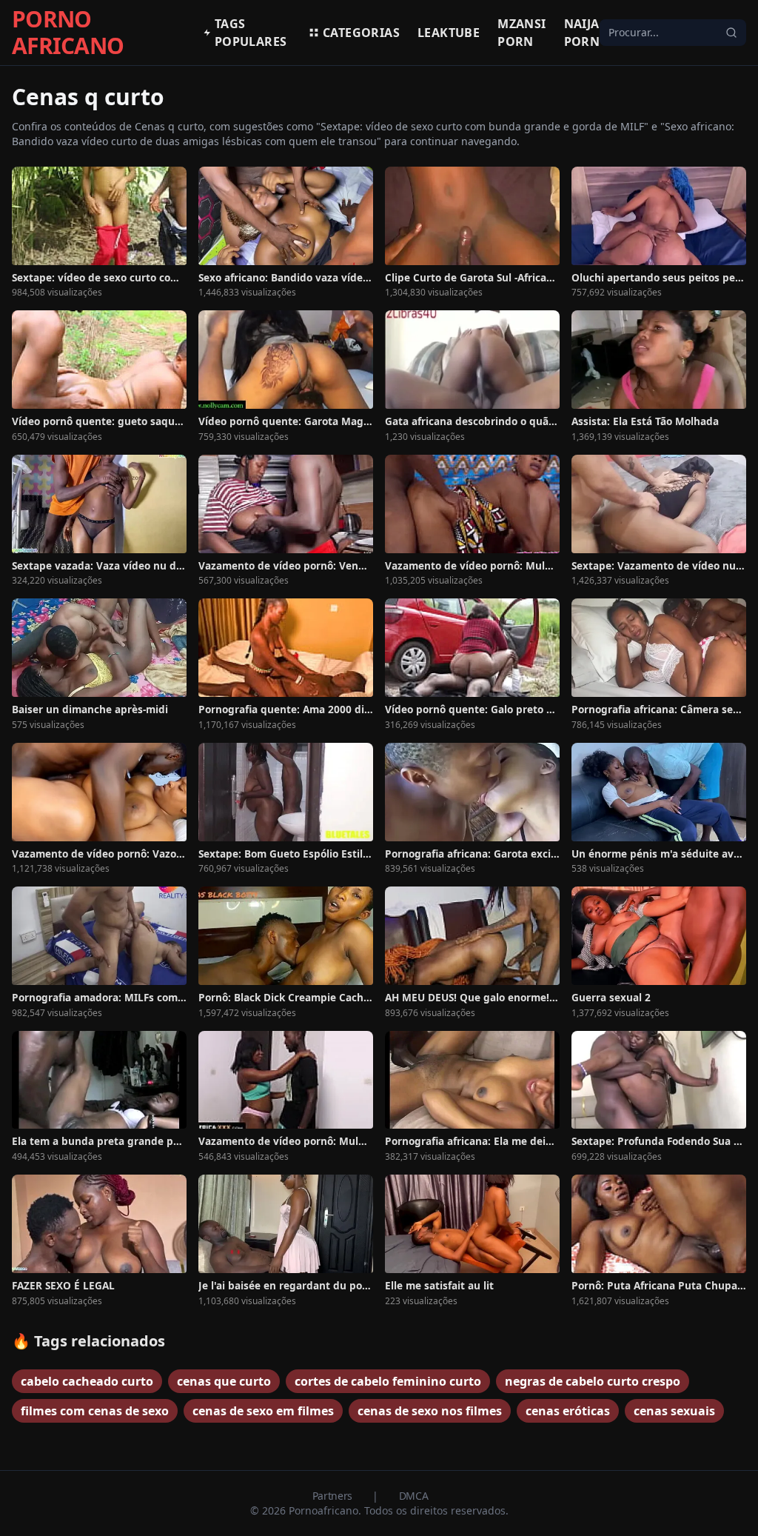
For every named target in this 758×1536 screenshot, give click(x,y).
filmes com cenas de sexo (95, 1411)
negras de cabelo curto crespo (592, 1381)
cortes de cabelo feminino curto (388, 1381)
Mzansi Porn (521, 33)
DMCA (414, 1496)
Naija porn (582, 33)
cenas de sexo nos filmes (430, 1411)
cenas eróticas (568, 1411)
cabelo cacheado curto (87, 1381)
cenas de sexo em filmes (263, 1411)
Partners (333, 1496)
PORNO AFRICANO (68, 32)
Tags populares (251, 33)
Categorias (361, 32)
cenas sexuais (674, 1411)
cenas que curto (224, 1381)
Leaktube (448, 32)
